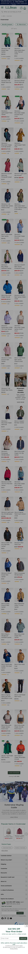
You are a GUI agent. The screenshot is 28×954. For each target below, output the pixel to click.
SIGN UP (23, 938)
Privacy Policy (14, 948)
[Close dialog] (26, 926)
